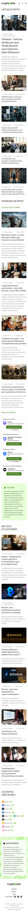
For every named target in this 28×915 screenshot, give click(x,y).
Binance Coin (10, 823)
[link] (14, 424)
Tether (20, 816)
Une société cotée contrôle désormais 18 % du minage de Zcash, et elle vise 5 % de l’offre (13, 192)
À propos (14, 889)
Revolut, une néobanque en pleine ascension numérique (11, 610)
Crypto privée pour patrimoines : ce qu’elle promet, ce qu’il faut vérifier (14, 288)
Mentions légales (14, 905)
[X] (18, 896)
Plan (14, 894)
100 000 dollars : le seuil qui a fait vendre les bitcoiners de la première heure (12, 99)
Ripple (7, 816)
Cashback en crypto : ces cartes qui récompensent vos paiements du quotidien (14, 341)
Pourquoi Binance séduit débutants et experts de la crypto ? (11, 652)
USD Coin (9, 812)
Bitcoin (8, 802)
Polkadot (8, 826)
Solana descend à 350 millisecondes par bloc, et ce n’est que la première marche (12, 130)
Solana (8, 809)
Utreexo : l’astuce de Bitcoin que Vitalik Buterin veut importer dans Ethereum (12, 46)
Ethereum (8, 805)
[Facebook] (15, 896)
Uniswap (8, 830)
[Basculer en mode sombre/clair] (19, 3)
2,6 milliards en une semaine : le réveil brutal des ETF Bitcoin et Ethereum (12, 161)
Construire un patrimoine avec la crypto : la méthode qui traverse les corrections (14, 389)
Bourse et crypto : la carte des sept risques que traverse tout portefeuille (13, 237)
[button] (22, 3)
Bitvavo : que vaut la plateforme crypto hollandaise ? (11, 691)
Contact (14, 892)
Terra (7, 819)
